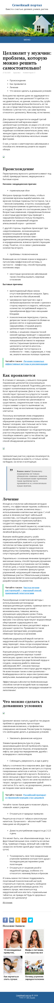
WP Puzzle (30, 997)
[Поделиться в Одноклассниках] (17, 920)
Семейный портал (27, 5)
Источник (7, 902)
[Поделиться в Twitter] (30, 920)
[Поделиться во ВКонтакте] (11, 920)
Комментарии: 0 (29, 73)
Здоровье (16, 73)
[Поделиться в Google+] (24, 920)
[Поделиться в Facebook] (5, 920)
